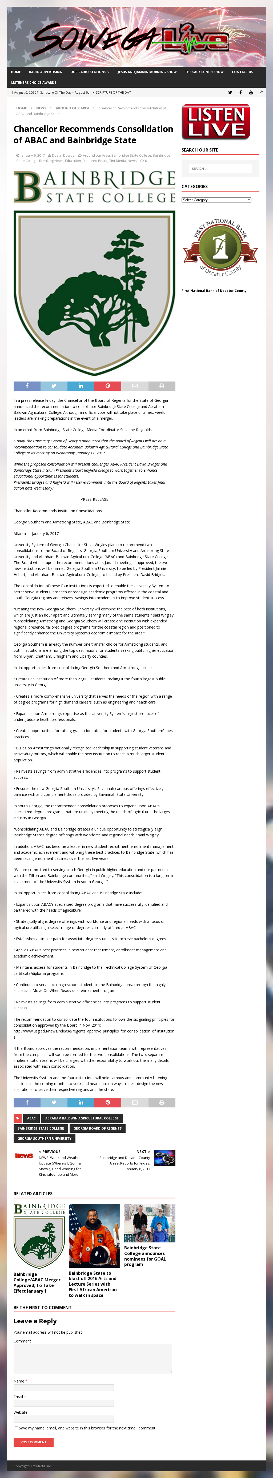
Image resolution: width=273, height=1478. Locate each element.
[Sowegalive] (136, 63)
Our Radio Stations (88, 72)
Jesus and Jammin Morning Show (147, 72)
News (41, 108)
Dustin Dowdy (63, 155)
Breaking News (51, 160)
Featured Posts (95, 160)
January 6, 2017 (33, 155)
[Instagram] (261, 92)
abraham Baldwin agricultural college (82, 1118)
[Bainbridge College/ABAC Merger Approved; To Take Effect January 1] (39, 1236)
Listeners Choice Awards (33, 82)
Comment (22, 1341)
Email (19, 1396)
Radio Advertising (45, 72)
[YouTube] (251, 92)
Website (20, 1412)
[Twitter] (230, 92)
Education (73, 160)
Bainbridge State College (131, 155)
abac (31, 1118)
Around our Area (96, 155)
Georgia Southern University (44, 1138)
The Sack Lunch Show (204, 72)
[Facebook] (240, 92)
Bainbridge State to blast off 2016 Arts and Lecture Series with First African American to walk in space (93, 1284)
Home (16, 72)
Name (19, 1381)
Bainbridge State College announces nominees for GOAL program (145, 1256)
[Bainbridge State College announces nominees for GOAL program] (149, 1223)
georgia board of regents (98, 1128)
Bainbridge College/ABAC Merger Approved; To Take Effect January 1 (37, 1282)
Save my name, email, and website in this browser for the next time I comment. (87, 1428)
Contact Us (242, 72)
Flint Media (117, 160)
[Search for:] (221, 168)
